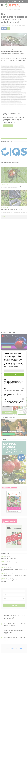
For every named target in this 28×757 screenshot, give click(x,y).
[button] (14, 371)
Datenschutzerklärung (13, 366)
